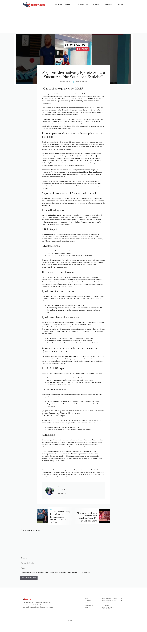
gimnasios (88, 607)
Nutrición (68, 4)
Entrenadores (83, 4)
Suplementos (89, 605)
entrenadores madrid (110, 598)
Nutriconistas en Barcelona (108, 608)
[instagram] (121, 598)
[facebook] (121, 601)
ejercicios (88, 600)
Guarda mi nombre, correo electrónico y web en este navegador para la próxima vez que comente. (56, 572)
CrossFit (96, 4)
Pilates (120, 4)
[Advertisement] (73, 21)
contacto (106, 603)
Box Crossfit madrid (109, 600)
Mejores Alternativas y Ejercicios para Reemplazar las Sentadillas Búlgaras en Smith (60, 517)
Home (86, 598)
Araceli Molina (82, 82)
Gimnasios (108, 4)
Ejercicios (58, 4)
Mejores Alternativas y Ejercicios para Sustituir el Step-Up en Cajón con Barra (87, 517)
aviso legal (106, 605)
